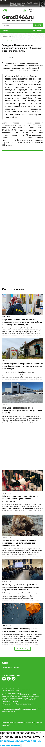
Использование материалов (11, 667)
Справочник (37, 31)
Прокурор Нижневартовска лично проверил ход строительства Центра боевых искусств (22, 410)
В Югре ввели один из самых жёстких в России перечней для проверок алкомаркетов (20, 498)
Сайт (5, 662)
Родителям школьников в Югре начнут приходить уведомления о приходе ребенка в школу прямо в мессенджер (22, 322)
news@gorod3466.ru (28, 703)
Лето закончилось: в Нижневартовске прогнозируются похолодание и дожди (20, 630)
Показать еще (22, 649)
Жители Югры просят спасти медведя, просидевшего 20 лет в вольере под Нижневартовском (19, 543)
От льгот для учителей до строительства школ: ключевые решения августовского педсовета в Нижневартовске (20, 587)
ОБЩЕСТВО (8, 40)
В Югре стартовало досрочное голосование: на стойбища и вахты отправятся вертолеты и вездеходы (22, 366)
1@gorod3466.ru (26, 704)
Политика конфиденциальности (10, 690)
